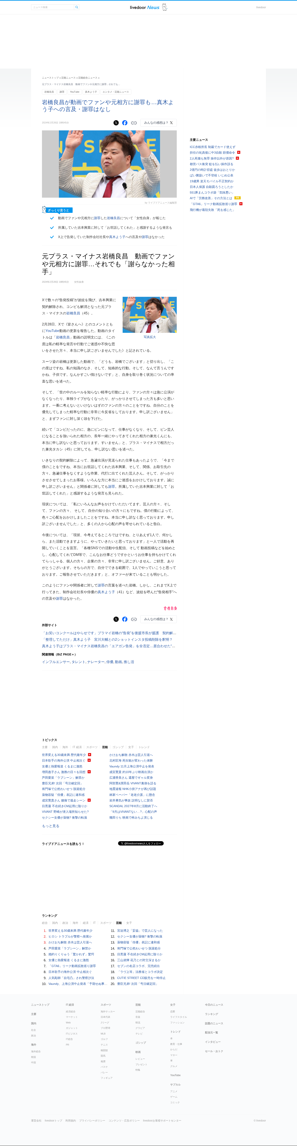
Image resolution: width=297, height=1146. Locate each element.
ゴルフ (104, 1039)
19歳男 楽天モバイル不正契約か (212, 181)
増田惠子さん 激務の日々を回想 (63, 772)
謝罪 (62, 91)
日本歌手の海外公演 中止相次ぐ (63, 760)
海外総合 (36, 1051)
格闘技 (104, 1050)
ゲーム (173, 1096)
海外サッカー (108, 1011)
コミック (175, 1102)
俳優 (109, 662)
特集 (137, 1070)
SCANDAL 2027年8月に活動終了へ (133, 806)
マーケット (72, 1017)
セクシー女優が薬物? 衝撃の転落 (64, 817)
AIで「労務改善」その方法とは (211, 198)
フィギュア (107, 1078)
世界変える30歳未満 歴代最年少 (64, 755)
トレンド (144, 747)
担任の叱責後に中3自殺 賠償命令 (212, 152)
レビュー (140, 1058)
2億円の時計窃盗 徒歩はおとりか (212, 169)
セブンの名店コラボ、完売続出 (138, 966)
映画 (138, 1052)
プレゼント (141, 1064)
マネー (173, 1055)
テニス (104, 1044)
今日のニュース (214, 1004)
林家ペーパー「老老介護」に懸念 (132, 794)
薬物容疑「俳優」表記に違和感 (63, 794)
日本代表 (105, 1017)
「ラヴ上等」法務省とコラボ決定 (140, 972)
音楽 (137, 1017)
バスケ (104, 1067)
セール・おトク (214, 1051)
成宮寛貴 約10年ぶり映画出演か (131, 772)
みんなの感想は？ (156, 122)
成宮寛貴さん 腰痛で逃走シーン (63, 800)
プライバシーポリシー (92, 1120)
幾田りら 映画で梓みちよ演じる (131, 817)
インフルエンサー (56, 662)
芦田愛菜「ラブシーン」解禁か (63, 777)
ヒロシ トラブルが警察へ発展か (70, 936)
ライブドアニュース (144, 7)
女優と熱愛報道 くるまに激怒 (62, 766)
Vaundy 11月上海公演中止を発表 (131, 766)
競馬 (103, 1055)
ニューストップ (50, 77)
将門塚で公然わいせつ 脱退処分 (63, 789)
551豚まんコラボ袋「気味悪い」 (212, 192)
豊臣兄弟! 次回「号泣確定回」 (62, 783)
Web (68, 1022)
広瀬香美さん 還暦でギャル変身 (131, 777)
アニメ (173, 1091)
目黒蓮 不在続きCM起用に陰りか (64, 806)
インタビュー (213, 1041)
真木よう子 (91, 91)
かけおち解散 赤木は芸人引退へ (131, 755)
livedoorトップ (53, 1120)
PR (67, 1044)
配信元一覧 (211, 1032)
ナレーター (96, 662)
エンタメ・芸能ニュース (116, 91)
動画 (118, 662)
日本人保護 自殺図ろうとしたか (211, 187)
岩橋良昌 (49, 91)
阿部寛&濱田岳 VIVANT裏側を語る (132, 783)
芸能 (105, 747)
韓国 (33, 1057)
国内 (55, 747)
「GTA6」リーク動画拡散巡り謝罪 (72, 966)
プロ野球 (105, 1028)
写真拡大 (150, 337)
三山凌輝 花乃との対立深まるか (139, 960)
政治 (33, 1035)
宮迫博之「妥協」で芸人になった (140, 930)
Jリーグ (105, 1022)
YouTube (74, 91)
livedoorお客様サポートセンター (162, 1120)
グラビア (140, 1028)
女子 (131, 747)
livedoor (261, 7)
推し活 (129, 662)
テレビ (139, 1033)
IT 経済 (77, 747)
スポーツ (92, 747)
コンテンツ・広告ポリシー (124, 1120)
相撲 (103, 1061)
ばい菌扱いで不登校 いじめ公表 (211, 175)
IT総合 (69, 1039)
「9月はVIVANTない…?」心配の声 (133, 811)
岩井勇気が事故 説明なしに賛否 (131, 800)
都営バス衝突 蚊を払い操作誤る (211, 164)
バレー (104, 1072)
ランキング (211, 1014)
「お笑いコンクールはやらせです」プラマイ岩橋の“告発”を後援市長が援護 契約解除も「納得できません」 (126, 633)
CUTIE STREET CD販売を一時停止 (141, 978)
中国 (33, 1062)
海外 (65, 747)
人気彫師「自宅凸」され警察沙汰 (71, 978)
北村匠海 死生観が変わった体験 (131, 760)
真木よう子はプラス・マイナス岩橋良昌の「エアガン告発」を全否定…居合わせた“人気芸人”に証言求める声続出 (130, 646)
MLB (103, 1033)
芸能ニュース (68, 77)
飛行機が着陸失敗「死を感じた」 (212, 210)
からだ (173, 1049)
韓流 (137, 1022)
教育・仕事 (176, 1044)
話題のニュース (214, 1023)
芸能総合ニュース (87, 77)
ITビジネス (72, 1033)
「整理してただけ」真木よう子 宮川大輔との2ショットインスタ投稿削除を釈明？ (107, 639)
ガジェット (72, 1028)
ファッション (177, 1022)
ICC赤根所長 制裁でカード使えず (212, 147)
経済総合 (70, 1011)
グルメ (173, 1066)
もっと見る (50, 826)
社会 (33, 1030)
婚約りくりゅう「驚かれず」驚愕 (71, 954)
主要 (45, 747)
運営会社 (36, 1120)
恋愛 (172, 1011)
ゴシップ (118, 747)
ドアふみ (165, 7)
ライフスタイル (178, 1017)
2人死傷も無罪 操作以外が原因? (212, 158)
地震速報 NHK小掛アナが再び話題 (132, 789)
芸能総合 (140, 1011)
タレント (78, 662)
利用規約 (70, 1120)
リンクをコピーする (134, 123)
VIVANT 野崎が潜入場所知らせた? (65, 811)
